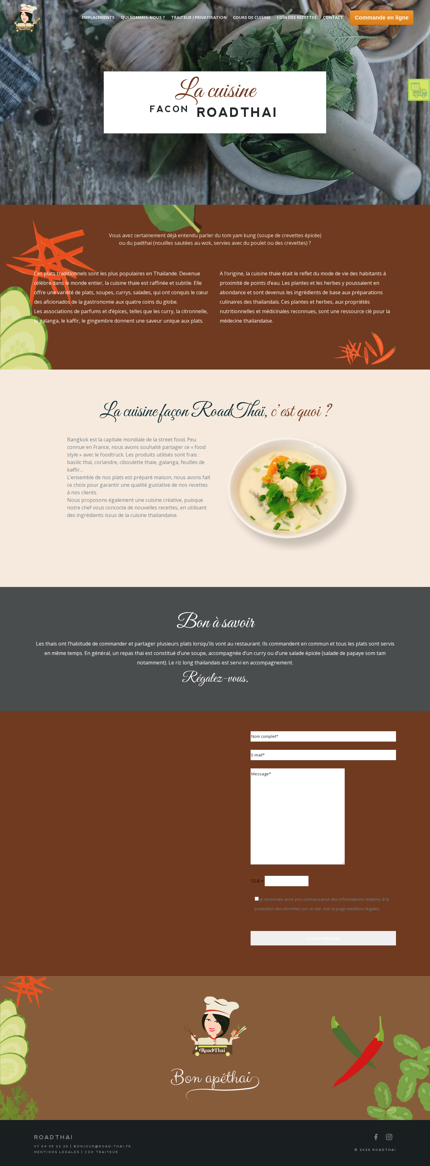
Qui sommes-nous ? (143, 17)
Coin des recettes (297, 17)
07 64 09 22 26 (51, 1146)
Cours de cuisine (251, 17)
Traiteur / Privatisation (199, 17)
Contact (333, 17)
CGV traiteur (101, 1152)
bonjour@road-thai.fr (102, 1146)
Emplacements (98, 17)
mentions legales (57, 1152)
